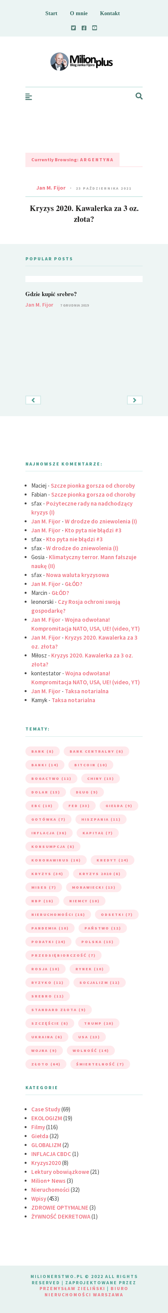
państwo (102, 928)
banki (45, 764)
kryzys (47, 873)
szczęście (49, 1023)
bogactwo (51, 778)
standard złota (58, 1009)
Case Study (45, 1109)
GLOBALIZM (46, 1145)
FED (79, 805)
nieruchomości (58, 914)
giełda (118, 805)
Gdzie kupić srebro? (51, 293)
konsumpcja (53, 846)
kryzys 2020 (100, 873)
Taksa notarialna (87, 691)
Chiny (100, 778)
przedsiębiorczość (63, 955)
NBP (42, 900)
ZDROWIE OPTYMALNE (59, 1207)
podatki (48, 941)
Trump (99, 1023)
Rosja (45, 968)
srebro (47, 996)
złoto (46, 1064)
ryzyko (47, 982)
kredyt (113, 860)
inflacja (49, 832)
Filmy (38, 1127)
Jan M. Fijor (51, 187)
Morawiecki (94, 887)
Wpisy (38, 1198)
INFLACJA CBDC (51, 1154)
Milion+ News (48, 1180)
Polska (97, 941)
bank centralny (96, 751)
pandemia (50, 928)
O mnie (79, 13)
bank (42, 751)
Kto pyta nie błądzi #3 (93, 530)
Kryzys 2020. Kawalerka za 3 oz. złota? (84, 213)
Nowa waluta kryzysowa (77, 575)
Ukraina (47, 1036)
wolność (91, 1050)
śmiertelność (100, 1064)
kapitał (97, 832)
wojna (44, 1050)
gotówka (48, 819)
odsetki (117, 914)
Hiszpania (101, 819)
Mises (43, 887)
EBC (42, 805)
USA (89, 1036)
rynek (89, 968)
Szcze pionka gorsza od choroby (93, 485)
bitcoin (90, 764)
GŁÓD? (73, 584)
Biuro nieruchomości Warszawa (87, 1291)
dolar (45, 792)
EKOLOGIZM (46, 1118)
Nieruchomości (50, 1189)
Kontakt (110, 13)
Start (51, 13)
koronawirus (56, 860)
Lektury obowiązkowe (60, 1171)
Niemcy (84, 900)
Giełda (39, 1136)
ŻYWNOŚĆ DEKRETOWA (60, 1216)
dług (87, 792)
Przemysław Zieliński (72, 1288)
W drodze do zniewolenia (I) (101, 521)
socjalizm (99, 982)
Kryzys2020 (46, 1163)
